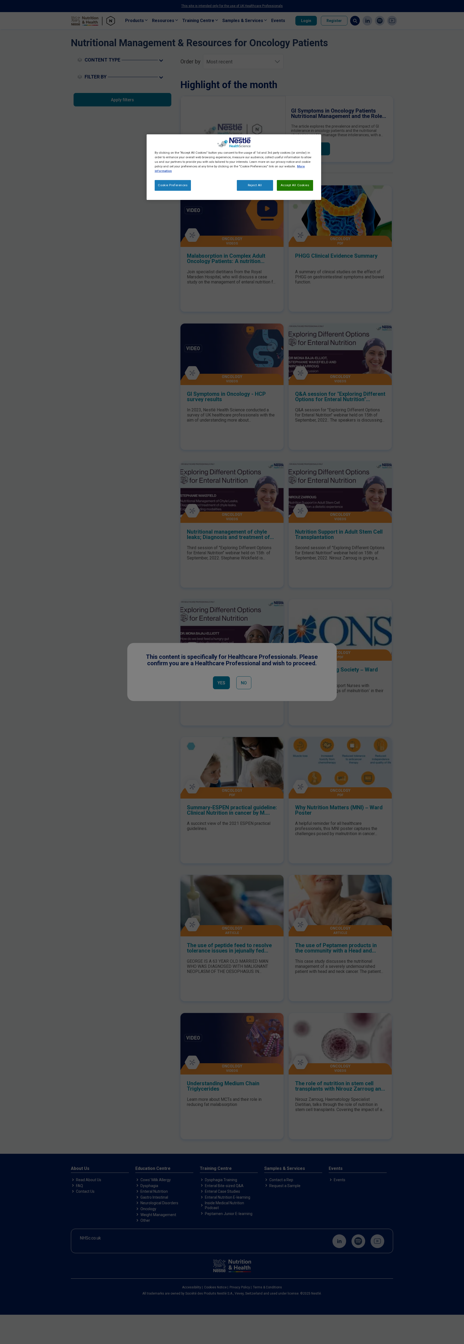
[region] (234, 167)
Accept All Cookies (295, 185)
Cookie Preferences (172, 185)
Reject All (255, 185)
